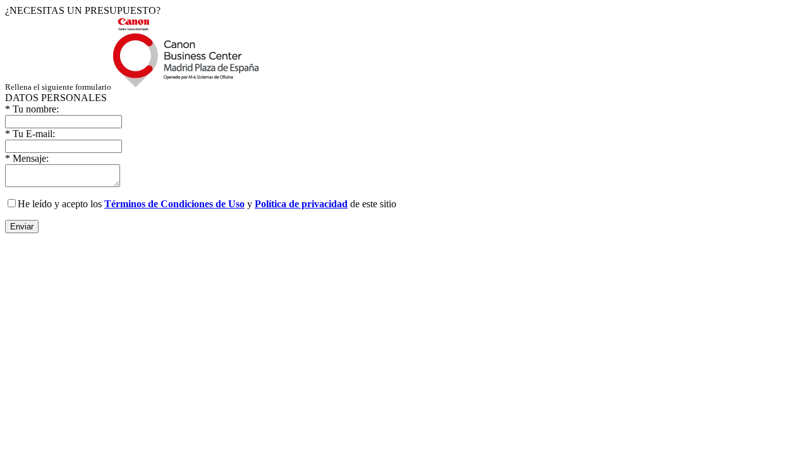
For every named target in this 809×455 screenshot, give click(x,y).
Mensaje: (27, 158)
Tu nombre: (32, 109)
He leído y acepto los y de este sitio (207, 203)
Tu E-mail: (30, 133)
